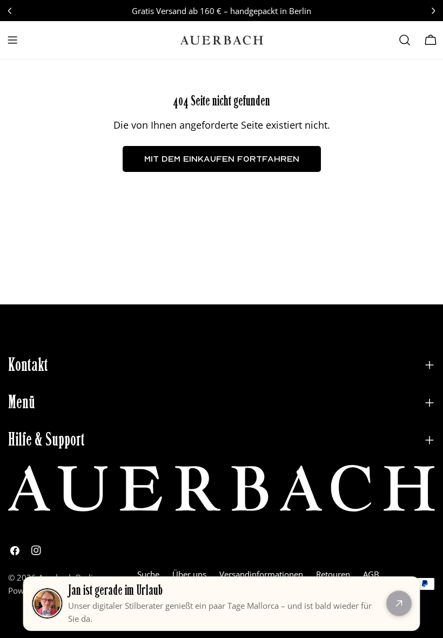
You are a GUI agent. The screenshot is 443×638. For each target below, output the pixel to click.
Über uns (189, 574)
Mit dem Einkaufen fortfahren (221, 158)
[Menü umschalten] (12, 40)
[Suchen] (404, 40)
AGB (371, 574)
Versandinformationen (261, 574)
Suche (148, 574)
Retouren (333, 574)
